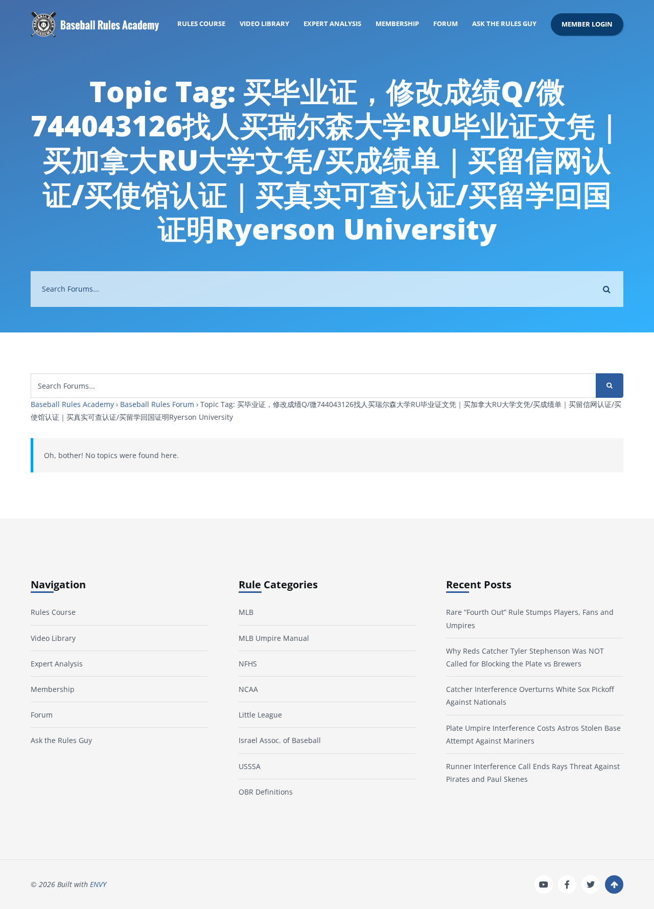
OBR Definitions (266, 792)
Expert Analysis (332, 23)
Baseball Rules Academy (72, 404)
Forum (445, 23)
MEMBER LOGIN (587, 24)
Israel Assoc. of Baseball (280, 740)
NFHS (248, 663)
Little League (260, 715)
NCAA (248, 689)
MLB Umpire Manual (274, 638)
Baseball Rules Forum (157, 404)
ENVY (98, 884)
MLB (246, 612)
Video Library (264, 23)
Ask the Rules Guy (504, 23)
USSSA (250, 766)
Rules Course (201, 23)
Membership (397, 23)
